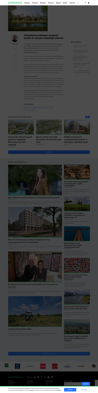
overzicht (32, 390)
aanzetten (58, 390)
